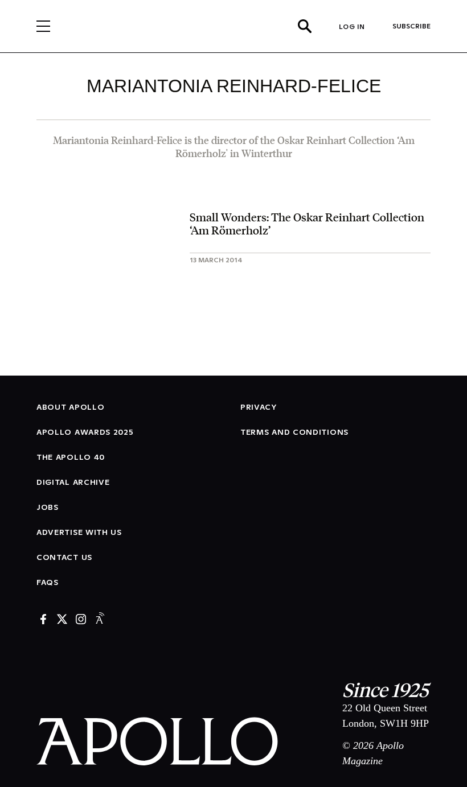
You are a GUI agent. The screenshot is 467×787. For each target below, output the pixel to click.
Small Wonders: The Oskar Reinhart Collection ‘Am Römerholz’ (307, 223)
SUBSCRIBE (411, 26)
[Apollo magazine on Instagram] (81, 620)
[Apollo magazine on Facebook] (43, 620)
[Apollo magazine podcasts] (99, 620)
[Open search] (304, 26)
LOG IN (352, 26)
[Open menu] (43, 26)
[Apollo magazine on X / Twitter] (62, 620)
